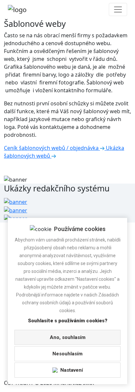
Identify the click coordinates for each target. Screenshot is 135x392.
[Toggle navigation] (118, 9)
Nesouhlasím (67, 354)
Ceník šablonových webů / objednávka (52, 147)
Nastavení (71, 370)
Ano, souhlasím (68, 337)
